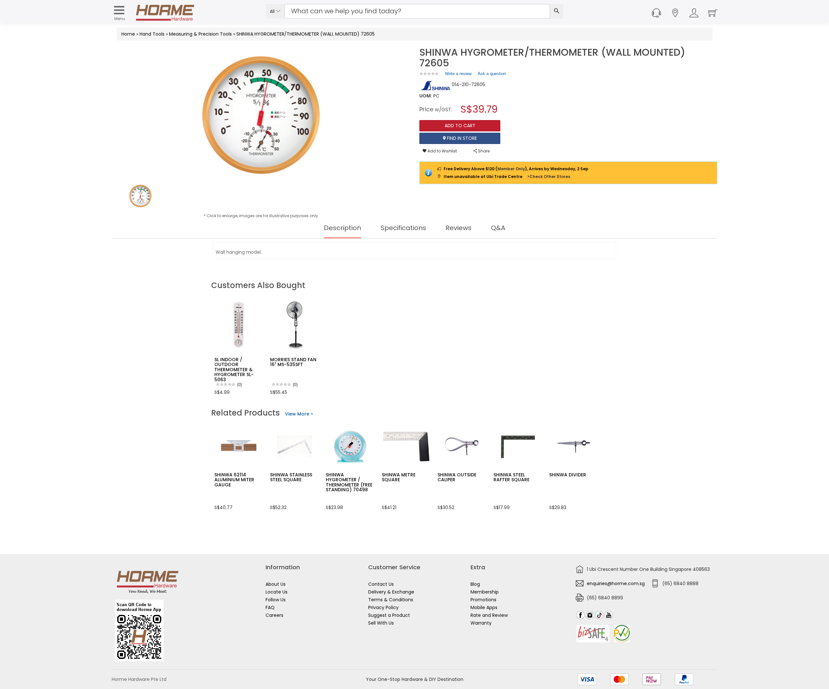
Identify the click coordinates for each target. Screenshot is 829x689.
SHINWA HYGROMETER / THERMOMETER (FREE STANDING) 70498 (349, 482)
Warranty (481, 623)
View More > (299, 414)
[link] (429, 73)
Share (483, 151)
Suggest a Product (389, 615)
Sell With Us (381, 623)
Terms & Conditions (390, 599)
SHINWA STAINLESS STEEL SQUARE (291, 477)
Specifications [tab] (403, 227)
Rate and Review (489, 615)
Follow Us (276, 599)
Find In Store (461, 138)
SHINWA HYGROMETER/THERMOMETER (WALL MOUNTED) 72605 (305, 34)
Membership (485, 592)
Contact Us (381, 584)
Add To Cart (460, 125)
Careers (274, 615)
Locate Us (277, 592)
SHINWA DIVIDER (567, 475)
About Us (276, 584)
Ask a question (492, 73)
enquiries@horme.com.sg (616, 583)
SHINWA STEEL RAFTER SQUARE (511, 477)
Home (128, 34)
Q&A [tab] (498, 227)
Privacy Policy (383, 607)
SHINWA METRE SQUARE (398, 477)
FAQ (270, 607)
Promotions (483, 599)
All (273, 11)
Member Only (511, 169)
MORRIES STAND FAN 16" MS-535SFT (293, 362)
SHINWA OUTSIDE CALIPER (456, 477)
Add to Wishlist (441, 151)
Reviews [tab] (458, 227)
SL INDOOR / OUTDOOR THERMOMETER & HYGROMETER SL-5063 (234, 369)
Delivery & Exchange (391, 592)
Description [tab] (342, 227)
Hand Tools (152, 34)
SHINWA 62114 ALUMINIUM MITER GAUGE (234, 480)
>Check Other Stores (548, 176)
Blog (475, 584)
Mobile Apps (484, 607)
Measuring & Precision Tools (200, 34)
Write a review (458, 75)
